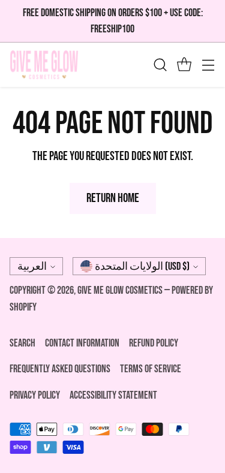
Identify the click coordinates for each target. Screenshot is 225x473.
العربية (32, 266)
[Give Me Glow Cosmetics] (44, 65)
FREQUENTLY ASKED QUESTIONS (60, 369)
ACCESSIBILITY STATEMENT (113, 395)
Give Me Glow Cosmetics (120, 290)
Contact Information (82, 343)
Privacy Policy (35, 395)
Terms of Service (150, 369)
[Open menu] (208, 65)
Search (22, 343)
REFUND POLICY (153, 343)
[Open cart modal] (184, 65)
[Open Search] (160, 65)
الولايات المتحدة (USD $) (142, 266)
